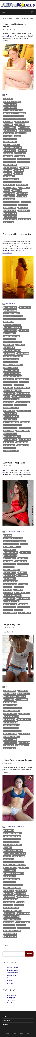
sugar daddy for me (23, 430)
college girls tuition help (12, 327)
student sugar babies (11, 422)
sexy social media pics (11, 408)
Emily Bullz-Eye (23, 564)
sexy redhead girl (10, 210)
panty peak (8, 173)
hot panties (8, 153)
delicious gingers (24, 127)
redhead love (22, 196)
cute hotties (22, 558)
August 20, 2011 (7, 763)
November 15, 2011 (8, 627)
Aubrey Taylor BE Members (12, 833)
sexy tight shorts (10, 742)
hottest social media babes (13, 356)
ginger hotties (21, 133)
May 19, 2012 (6, 465)
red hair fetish (24, 187)
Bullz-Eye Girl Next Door (12, 547)
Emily (4, 470)
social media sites (10, 419)
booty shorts (9, 699)
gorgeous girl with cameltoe (14, 873)
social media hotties (11, 416)
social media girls (10, 413)
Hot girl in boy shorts (11, 624)
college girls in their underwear (15, 119)
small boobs (8, 610)
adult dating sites (10, 307)
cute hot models (9, 558)
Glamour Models (10, 95)
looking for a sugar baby (12, 373)
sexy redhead (23, 207)
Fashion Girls (11, 975)
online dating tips (22, 379)
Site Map (5, 1024)
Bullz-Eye (25, 544)
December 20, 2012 (8, 29)
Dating (9, 980)
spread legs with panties (12, 930)
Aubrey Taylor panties (11, 842)
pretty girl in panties (11, 179)
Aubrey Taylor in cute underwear (17, 760)
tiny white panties (10, 216)
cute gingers (8, 121)
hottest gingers (9, 162)
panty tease (19, 173)
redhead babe (17, 190)
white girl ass (8, 442)
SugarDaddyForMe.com (13, 250)
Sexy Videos (11, 1000)
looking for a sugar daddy (13, 376)
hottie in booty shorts (12, 725)
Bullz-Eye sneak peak (11, 552)
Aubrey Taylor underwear (13, 844)
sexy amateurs (24, 733)
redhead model (9, 199)
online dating (8, 379)
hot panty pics (20, 153)
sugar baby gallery (10, 428)
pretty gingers (9, 176)
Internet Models (19, 95)
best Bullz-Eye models (11, 544)
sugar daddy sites (10, 433)
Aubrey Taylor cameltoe (12, 839)
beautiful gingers (10, 104)
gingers (17, 136)
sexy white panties (10, 213)
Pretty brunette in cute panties (16, 234)
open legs (21, 902)
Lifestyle (10, 983)
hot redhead (20, 156)
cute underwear (9, 127)
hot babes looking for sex (12, 342)
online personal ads (10, 382)
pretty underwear (10, 187)
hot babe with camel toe (12, 887)
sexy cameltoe (9, 922)
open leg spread (9, 902)
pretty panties (9, 185)
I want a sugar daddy (11, 370)
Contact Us (6, 1020)
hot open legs (21, 890)
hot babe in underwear (11, 144)
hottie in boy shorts (11, 728)
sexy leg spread (9, 925)
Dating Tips (11, 997)
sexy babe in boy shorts (11, 736)
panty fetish (19, 170)
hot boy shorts (24, 713)
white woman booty (11, 451)
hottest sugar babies (11, 359)
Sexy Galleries (11, 1003)
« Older (5, 945)
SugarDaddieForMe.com (12, 436)
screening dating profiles (21, 396)
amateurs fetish (23, 693)
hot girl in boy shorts (11, 716)
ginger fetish (8, 133)
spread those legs (10, 933)
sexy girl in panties (10, 205)
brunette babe (9, 322)
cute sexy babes (21, 561)
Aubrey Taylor (9, 830)
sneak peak (18, 610)
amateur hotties (10, 690)
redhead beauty (9, 193)
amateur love (23, 690)
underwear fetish (10, 219)
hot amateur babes (10, 705)
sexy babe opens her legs (12, 919)
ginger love (8, 136)
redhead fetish (23, 193)
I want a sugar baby (10, 367)
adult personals (24, 307)
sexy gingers (26, 202)
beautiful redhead (10, 107)
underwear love (24, 219)
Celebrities (10, 978)
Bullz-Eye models (9, 549)
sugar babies (26, 422)
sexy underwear (24, 210)
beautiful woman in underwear (14, 113)
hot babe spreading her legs (13, 885)
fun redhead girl (24, 130)
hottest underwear (11, 167)
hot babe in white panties (12, 147)
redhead (7, 190)
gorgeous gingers (10, 139)
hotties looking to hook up (13, 365)
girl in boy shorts (10, 702)
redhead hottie (9, 196)
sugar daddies (9, 430)
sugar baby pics (25, 428)
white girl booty (22, 442)
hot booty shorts (10, 713)
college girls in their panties (13, 116)
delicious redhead (10, 130)
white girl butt (9, 445)
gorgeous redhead (10, 142)
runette (7, 396)
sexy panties (24, 205)
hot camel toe (9, 890)
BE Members (8, 535)
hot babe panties (9, 150)
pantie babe (24, 167)
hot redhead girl (9, 159)
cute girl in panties (22, 121)
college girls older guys (12, 324)
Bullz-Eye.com (25, 552)
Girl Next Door (9, 567)
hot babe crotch (10, 876)
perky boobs (8, 592)
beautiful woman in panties (13, 110)
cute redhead (20, 124)
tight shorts (8, 745)
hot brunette (8, 344)
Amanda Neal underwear (12, 101)
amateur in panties (10, 310)
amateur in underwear (11, 313)
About (4, 1016)
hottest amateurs (24, 719)
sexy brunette (9, 402)
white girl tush (23, 445)
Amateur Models (10, 303)
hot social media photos (12, 350)
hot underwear (24, 159)
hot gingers (22, 150)
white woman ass (10, 448)
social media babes (24, 410)
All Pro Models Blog (18, 1033)
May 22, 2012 (6, 237)
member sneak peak (10, 584)
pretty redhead (22, 185)
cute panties (8, 124)
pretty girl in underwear (12, 182)
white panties (8, 222)
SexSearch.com (7, 253)
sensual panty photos (11, 202)
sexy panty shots (10, 207)
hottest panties (23, 162)
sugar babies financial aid (12, 425)
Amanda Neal (6, 36)
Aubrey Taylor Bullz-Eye (12, 836)
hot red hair (8, 156)
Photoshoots (11, 995)
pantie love (8, 170)
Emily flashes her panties (13, 462)
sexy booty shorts (10, 739)
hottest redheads (10, 164)
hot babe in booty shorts (12, 708)
